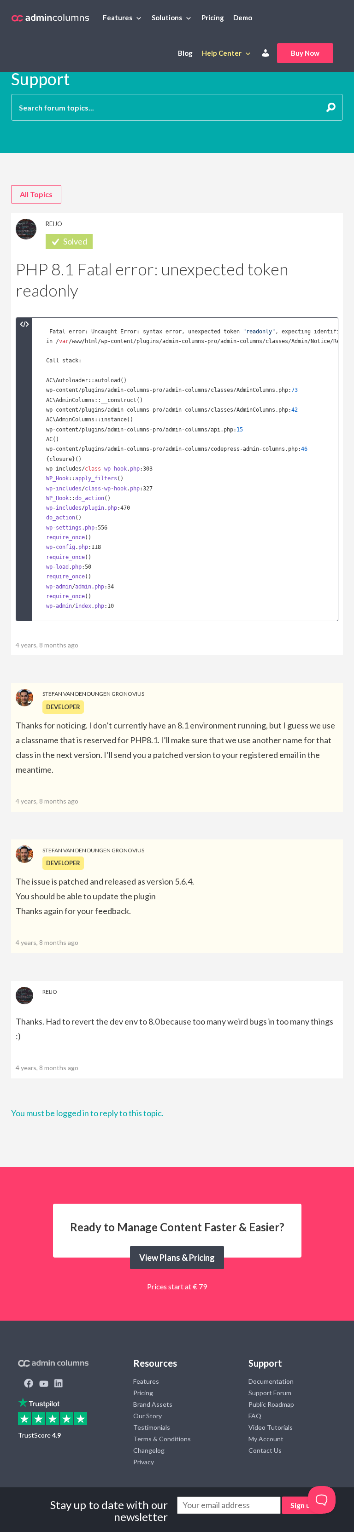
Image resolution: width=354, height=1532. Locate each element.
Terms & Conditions (162, 1439)
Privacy (143, 1462)
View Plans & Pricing (177, 1257)
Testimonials (151, 1427)
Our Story (147, 1416)
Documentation (271, 1381)
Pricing (212, 17)
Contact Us (265, 1450)
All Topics (36, 194)
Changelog (149, 1450)
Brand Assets (152, 1404)
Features (117, 17)
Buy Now (305, 53)
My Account (265, 1439)
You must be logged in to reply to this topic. (87, 1113)
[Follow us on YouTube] (43, 1384)
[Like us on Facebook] (28, 1384)
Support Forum (269, 1393)
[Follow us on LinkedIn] (58, 1384)
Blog (185, 53)
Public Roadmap (271, 1404)
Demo (242, 17)
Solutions (167, 17)
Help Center (222, 53)
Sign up (302, 1505)
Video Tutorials (270, 1427)
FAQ (254, 1416)
